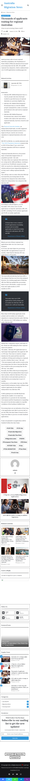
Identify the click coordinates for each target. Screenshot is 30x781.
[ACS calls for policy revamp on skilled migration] (5, 681)
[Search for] (28, 6)
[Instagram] (21, 774)
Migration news (11, 438)
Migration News (11, 12)
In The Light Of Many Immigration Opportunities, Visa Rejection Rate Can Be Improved (7, 539)
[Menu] (2, 6)
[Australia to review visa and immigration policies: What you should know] (22, 551)
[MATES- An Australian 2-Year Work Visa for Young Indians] (15, 638)
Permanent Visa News (10, 442)
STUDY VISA (12, 445)
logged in (9, 575)
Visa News (23, 449)
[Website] (15, 473)
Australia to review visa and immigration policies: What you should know (22, 558)
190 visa (20, 428)
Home (3, 12)
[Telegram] (21, 779)
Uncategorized (6, 706)
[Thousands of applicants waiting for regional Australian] (5, 673)
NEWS (22, 438)
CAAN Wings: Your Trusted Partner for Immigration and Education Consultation (22, 539)
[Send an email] (7, 31)
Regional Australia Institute (12, 126)
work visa (15, 452)
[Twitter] (13, 774)
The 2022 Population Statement (11, 143)
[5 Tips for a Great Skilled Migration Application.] (5, 666)
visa (21, 445)
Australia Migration (15, 432)
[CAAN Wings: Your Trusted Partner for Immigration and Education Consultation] (22, 531)
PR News (24, 442)
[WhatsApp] (15, 779)
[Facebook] (9, 774)
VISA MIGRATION (10, 449)
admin (4, 31)
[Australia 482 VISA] (5, 85)
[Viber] (27, 779)
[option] (15, 638)
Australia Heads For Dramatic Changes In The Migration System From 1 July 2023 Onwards (7, 559)
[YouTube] (17, 774)
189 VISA (10, 428)
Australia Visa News (15, 435)
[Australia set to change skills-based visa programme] (5, 659)
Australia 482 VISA (16, 83)
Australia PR (5, 701)
